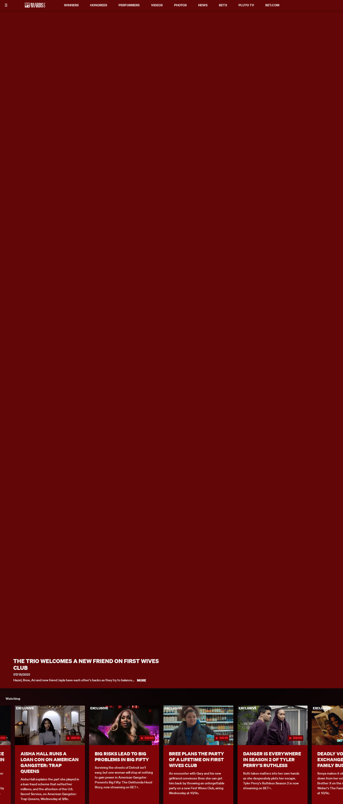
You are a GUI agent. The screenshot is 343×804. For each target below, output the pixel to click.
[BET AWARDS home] (35, 6)
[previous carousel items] (9, 735)
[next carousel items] (334, 735)
